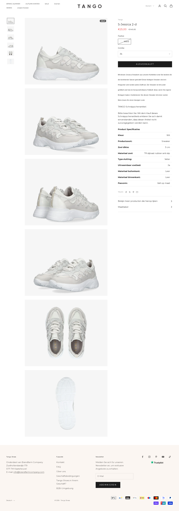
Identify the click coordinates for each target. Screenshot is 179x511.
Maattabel (123, 207)
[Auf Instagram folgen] (149, 456)
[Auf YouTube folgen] (163, 456)
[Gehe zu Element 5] (10, 53)
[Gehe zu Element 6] (10, 61)
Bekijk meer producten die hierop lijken (138, 201)
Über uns (61, 471)
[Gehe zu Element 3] (10, 37)
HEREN (9, 8)
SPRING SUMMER (13, 4)
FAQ (58, 467)
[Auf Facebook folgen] (142, 456)
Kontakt (60, 462)
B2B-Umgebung (64, 488)
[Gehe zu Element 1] (10, 21)
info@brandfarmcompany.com (28, 472)
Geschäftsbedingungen (68, 476)
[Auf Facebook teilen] (126, 192)
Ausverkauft (145, 64)
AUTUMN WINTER (33, 4)
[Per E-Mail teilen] (137, 192)
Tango (120, 20)
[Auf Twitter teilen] (130, 192)
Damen (57, 4)
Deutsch (148, 6)
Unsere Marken (23, 8)
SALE (47, 4)
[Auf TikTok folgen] (170, 456)
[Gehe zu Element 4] (10, 45)
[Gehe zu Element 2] (10, 29)
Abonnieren (107, 485)
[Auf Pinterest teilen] (133, 192)
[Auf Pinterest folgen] (156, 456)
